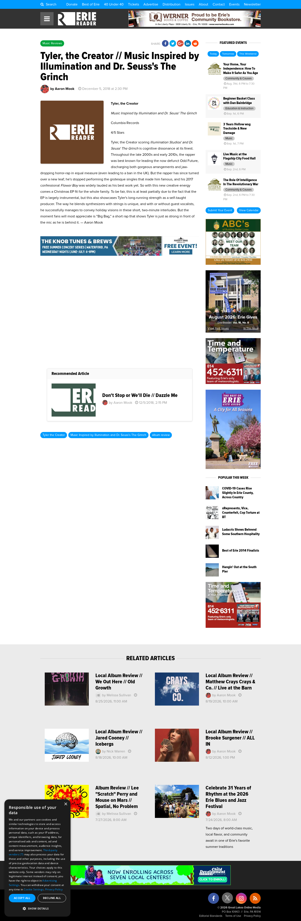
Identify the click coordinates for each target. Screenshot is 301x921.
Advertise (150, 4)
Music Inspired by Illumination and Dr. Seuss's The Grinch (108, 435)
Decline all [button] (52, 898)
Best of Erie (91, 4)
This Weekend (247, 54)
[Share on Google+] (180, 43)
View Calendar (248, 210)
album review (161, 435)
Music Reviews (52, 43)
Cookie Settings (34, 889)
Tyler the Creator (54, 435)
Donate (72, 4)
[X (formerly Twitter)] (227, 899)
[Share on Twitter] (172, 43)
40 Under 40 (114, 4)
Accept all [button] (22, 898)
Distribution (171, 4)
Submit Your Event (220, 210)
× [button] (65, 804)
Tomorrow (228, 54)
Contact (219, 4)
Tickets (133, 4)
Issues (189, 4)
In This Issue (250, 328)
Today (213, 54)
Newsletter (252, 4)
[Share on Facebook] (165, 43)
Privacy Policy (252, 916)
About (203, 4)
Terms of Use (233, 916)
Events (234, 4)
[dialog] (37, 858)
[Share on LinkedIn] (187, 43)
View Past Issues (218, 328)
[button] (37, 908)
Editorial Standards (210, 916)
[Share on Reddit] (195, 43)
